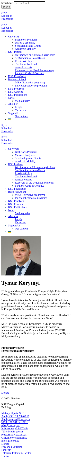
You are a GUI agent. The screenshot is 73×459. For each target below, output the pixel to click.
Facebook (6, 446)
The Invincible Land (26, 64)
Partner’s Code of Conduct (29, 73)
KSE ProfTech (16, 88)
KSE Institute (15, 51)
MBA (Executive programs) (30, 82)
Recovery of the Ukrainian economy (34, 70)
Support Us (14, 113)
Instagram (17, 453)
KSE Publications (17, 94)
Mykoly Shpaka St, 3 (12, 413)
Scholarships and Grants (28, 45)
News (11, 97)
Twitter (27, 453)
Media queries (22, 100)
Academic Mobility (25, 48)
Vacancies (20, 110)
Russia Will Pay (23, 61)
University (13, 36)
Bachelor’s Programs (26, 39)
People (18, 107)
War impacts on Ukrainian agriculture (35, 54)
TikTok (5, 456)
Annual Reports (23, 67)
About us (13, 103)
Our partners (21, 116)
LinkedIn (6, 449)
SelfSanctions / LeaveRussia (30, 58)
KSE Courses (15, 91)
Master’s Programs (25, 42)
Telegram (6, 453)
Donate (5, 392)
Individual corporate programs (31, 85)
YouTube (17, 446)
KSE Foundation (17, 76)
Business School (17, 79)
